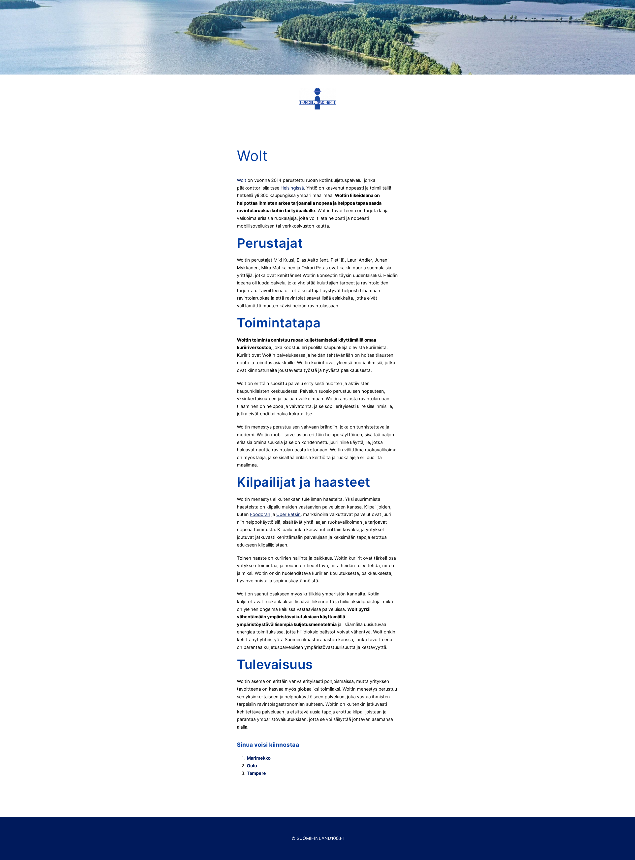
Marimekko (259, 758)
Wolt (241, 180)
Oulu (252, 765)
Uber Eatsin (288, 514)
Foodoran (260, 514)
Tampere (256, 773)
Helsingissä (292, 188)
